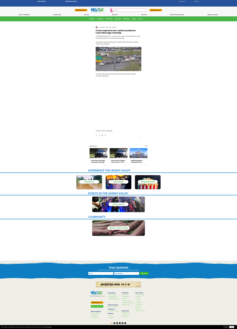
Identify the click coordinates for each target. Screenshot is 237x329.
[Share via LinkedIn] (102, 135)
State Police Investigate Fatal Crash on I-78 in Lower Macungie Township (118, 161)
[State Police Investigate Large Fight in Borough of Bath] (98, 153)
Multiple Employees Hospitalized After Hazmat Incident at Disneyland (137, 161)
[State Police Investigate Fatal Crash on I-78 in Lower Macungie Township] (118, 153)
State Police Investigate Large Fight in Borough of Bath (98, 161)
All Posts (91, 19)
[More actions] (140, 27)
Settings (225, 327)
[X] (120, 323)
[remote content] (118, 98)
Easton (134, 19)
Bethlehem (126, 19)
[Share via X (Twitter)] (99, 135)
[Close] (235, 327)
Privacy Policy (48, 327)
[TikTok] (122, 323)
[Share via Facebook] (96, 135)
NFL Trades (109, 19)
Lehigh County (110, 130)
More (140, 19)
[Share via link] (105, 135)
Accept (231, 327)
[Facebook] (114, 323)
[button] (71, 1)
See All (146, 145)
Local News (100, 19)
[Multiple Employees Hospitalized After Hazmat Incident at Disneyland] (138, 153)
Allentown (118, 19)
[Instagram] (117, 323)
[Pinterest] (125, 323)
